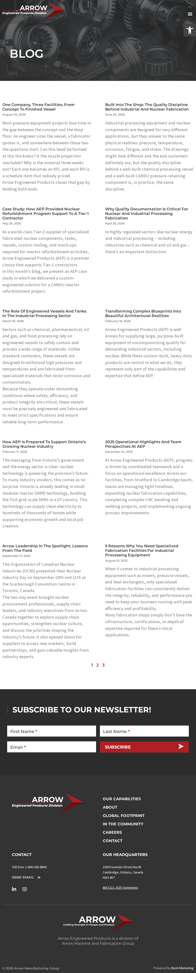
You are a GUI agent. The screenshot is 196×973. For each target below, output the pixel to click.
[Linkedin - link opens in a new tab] (16, 889)
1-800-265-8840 (36, 867)
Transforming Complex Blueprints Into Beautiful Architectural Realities (143, 313)
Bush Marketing (183, 968)
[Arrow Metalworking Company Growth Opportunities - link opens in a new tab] (98, 922)
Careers (112, 832)
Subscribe (118, 746)
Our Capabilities (122, 799)
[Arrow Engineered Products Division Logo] (33, 11)
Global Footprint (124, 815)
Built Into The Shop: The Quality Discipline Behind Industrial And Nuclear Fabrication (147, 107)
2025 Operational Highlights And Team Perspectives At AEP (143, 444)
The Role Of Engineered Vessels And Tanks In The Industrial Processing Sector (44, 313)
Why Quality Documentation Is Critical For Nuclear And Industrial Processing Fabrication (146, 213)
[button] (190, 30)
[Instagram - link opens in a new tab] (26, 889)
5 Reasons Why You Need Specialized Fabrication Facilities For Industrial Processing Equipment (141, 550)
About (110, 807)
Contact (112, 841)
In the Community (123, 824)
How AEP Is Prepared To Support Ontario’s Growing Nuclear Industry (44, 444)
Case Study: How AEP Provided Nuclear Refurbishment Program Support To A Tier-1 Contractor (45, 213)
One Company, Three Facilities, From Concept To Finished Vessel (38, 107)
